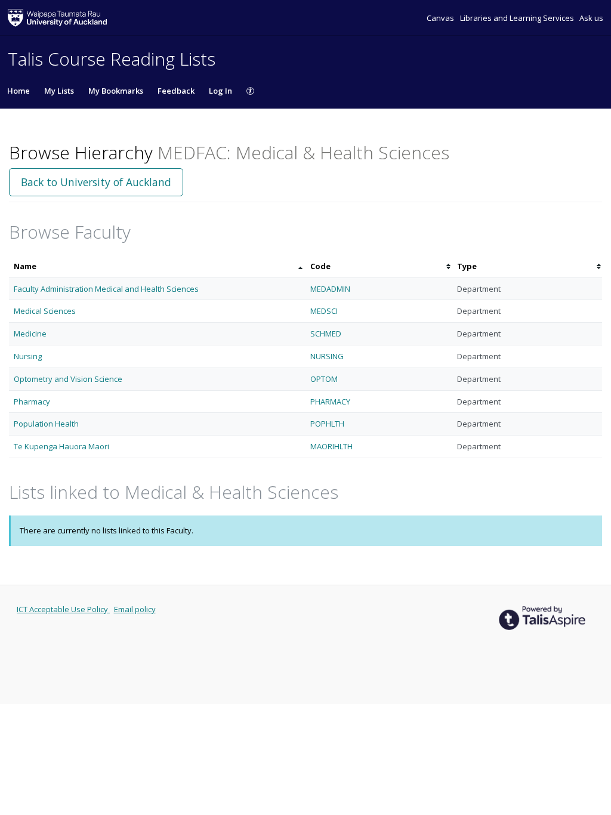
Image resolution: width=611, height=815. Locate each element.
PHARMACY (330, 401)
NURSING (327, 356)
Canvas (441, 18)
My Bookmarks (115, 90)
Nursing (28, 356)
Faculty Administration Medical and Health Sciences (106, 288)
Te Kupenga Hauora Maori (61, 446)
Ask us (591, 18)
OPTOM (324, 378)
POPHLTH (327, 423)
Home (18, 90)
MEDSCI (324, 310)
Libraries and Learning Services (518, 18)
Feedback (176, 90)
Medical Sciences (45, 310)
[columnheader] (157, 266)
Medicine (30, 333)
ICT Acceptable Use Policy (63, 609)
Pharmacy (32, 401)
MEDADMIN (330, 288)
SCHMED (325, 333)
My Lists (59, 90)
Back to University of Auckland (96, 182)
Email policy (135, 609)
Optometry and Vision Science (68, 378)
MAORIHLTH (331, 446)
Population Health (46, 423)
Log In (220, 90)
